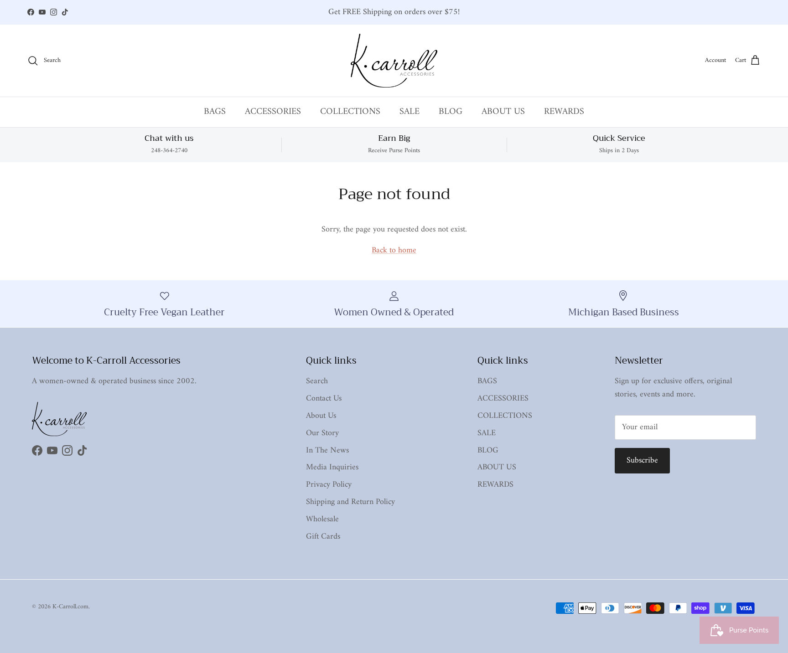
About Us (321, 416)
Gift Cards (323, 537)
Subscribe (642, 460)
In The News (327, 450)
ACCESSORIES (273, 112)
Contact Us (324, 398)
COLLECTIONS (350, 112)
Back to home (394, 250)
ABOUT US (503, 112)
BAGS (215, 112)
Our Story (322, 433)
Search (317, 381)
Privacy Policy (329, 485)
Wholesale (322, 519)
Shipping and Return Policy (350, 502)
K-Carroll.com (70, 606)
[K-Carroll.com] (394, 60)
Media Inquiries (332, 467)
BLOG (450, 112)
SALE (409, 112)
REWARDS (564, 112)
